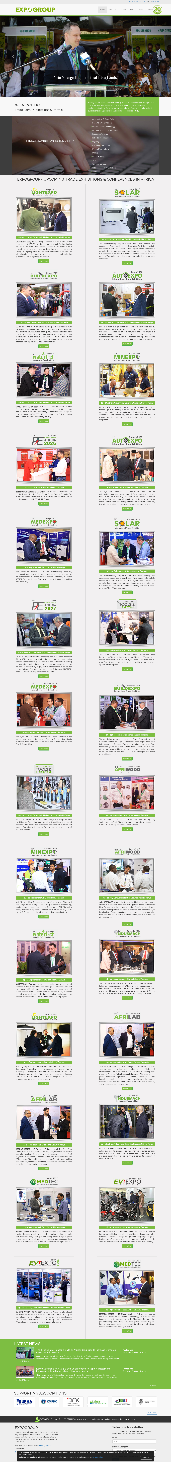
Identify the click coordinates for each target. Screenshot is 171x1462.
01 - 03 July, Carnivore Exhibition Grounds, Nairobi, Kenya (44, 322)
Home (102, 10)
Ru (150, 1)
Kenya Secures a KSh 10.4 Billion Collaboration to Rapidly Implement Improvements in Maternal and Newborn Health (73, 1370)
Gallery (123, 10)
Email (114, 1438)
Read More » (24, 1361)
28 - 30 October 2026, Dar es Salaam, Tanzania (44, 898)
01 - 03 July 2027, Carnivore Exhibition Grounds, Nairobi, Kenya (44, 237)
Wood (95, 172)
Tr (129, 1)
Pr (147, 1)
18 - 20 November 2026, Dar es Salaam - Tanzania (127, 650)
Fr (134, 1)
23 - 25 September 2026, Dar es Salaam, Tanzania (127, 735)
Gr (137, 1)
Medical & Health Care (101, 145)
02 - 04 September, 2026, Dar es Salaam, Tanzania (44, 732)
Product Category (120, 1447)
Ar (155, 1)
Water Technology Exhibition (104, 168)
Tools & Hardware (99, 164)
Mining (95, 153)
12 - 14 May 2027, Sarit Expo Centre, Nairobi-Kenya (44, 567)
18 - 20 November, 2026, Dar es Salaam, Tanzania (127, 1227)
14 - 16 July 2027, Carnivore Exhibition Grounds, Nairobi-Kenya (44, 815)
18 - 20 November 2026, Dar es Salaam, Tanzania (127, 487)
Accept (146, 1458)
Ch (132, 1)
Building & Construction (102, 123)
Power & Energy (99, 157)
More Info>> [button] (44, 261)
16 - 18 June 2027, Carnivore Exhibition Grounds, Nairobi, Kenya (127, 239)
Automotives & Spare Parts (103, 119)
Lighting (95, 142)
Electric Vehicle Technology (103, 127)
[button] (13, 56)
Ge (139, 1)
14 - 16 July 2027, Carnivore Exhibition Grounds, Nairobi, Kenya (127, 322)
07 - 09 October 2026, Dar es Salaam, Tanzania (44, 487)
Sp (153, 1)
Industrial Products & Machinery (105, 130)
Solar (94, 160)
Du (144, 1)
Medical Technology (100, 149)
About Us (112, 10)
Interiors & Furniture (100, 134)
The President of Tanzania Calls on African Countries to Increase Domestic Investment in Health (76, 1351)
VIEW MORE (152, 1385)
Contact (150, 10)
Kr (158, 1)
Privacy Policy (45, 1446)
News (131, 10)
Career (140, 10)
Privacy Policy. (98, 1457)
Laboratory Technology (102, 138)
